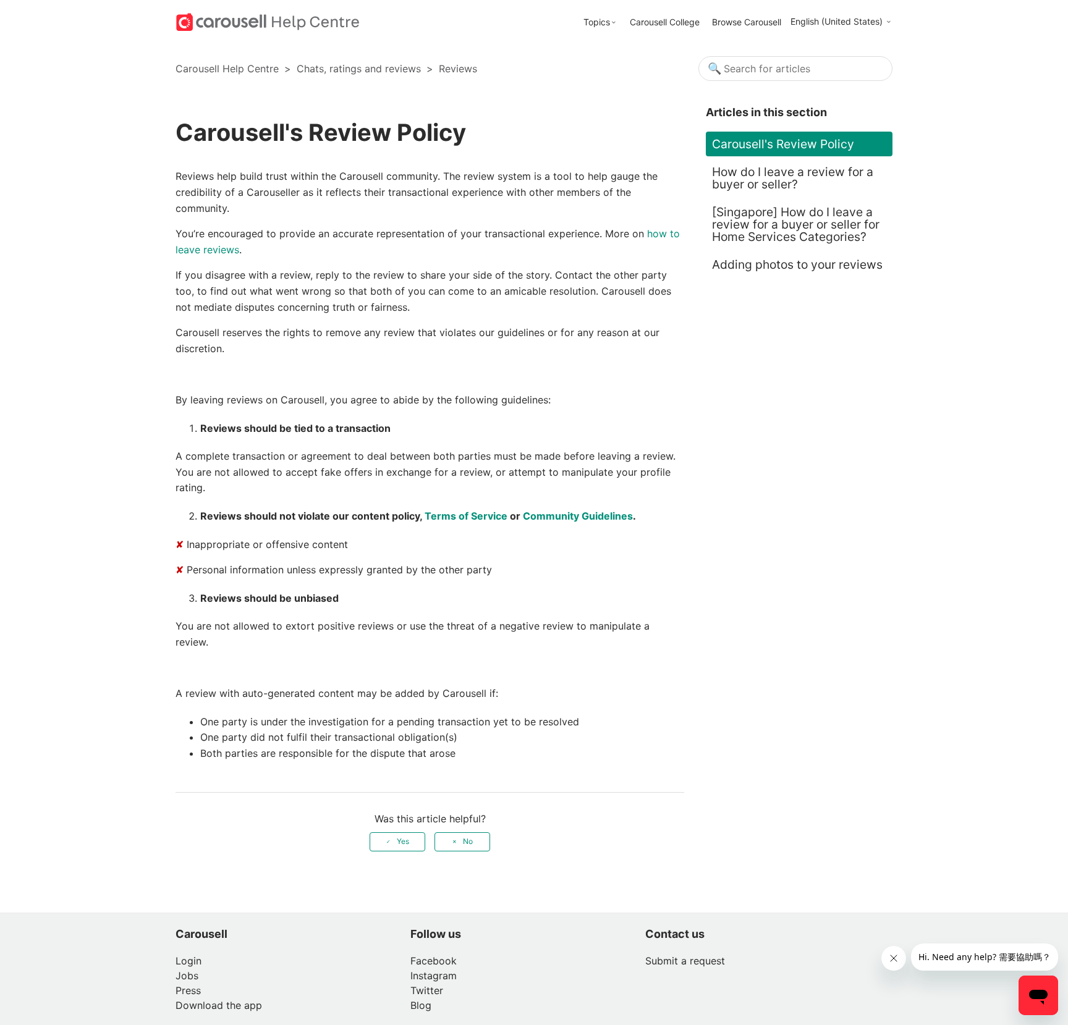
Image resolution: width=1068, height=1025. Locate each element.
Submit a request (685, 961)
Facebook (433, 961)
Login (188, 961)
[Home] (268, 21)
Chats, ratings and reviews (359, 68)
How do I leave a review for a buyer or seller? (792, 178)
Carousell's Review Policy (783, 144)
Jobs (187, 975)
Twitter (426, 990)
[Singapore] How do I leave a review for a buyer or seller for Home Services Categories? (795, 224)
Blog (420, 1005)
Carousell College (665, 22)
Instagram (433, 975)
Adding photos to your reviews (797, 264)
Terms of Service (466, 516)
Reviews (458, 68)
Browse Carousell (746, 22)
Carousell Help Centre (227, 68)
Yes (403, 841)
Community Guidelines (578, 516)
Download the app (219, 1005)
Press (188, 990)
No (468, 841)
